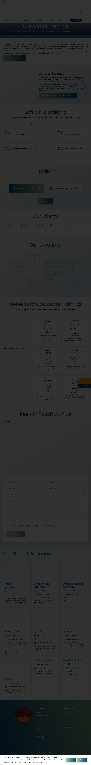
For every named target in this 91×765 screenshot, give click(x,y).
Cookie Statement (55, 760)
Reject (82, 760)
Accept (71, 760)
